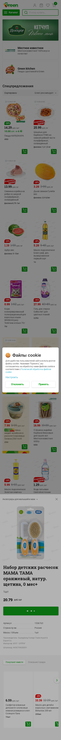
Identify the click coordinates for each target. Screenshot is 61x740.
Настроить (11, 377)
